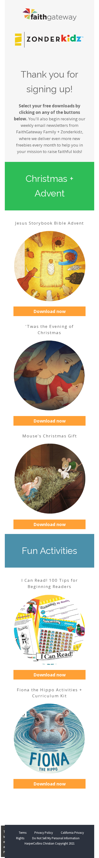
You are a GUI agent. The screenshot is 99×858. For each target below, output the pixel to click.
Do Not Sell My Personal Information (56, 838)
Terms (22, 833)
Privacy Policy (43, 833)
